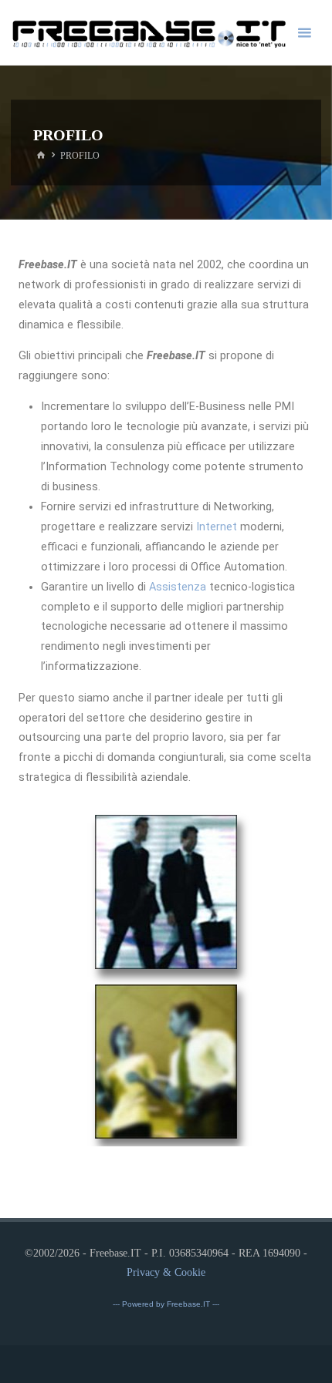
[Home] (40, 155)
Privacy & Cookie (166, 1272)
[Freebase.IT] (149, 32)
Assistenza (177, 587)
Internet (216, 526)
